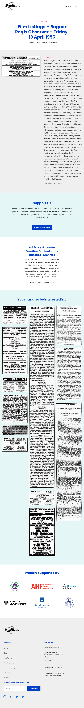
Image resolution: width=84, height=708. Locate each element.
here (52, 282)
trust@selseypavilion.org (52, 647)
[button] (68, 6)
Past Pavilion (8, 658)
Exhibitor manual (49, 675)
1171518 (59, 667)
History (6, 653)
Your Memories (9, 663)
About (6, 648)
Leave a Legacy (9, 668)
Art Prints (7, 673)
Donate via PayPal (42, 227)
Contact (6, 678)
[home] (34, 6)
